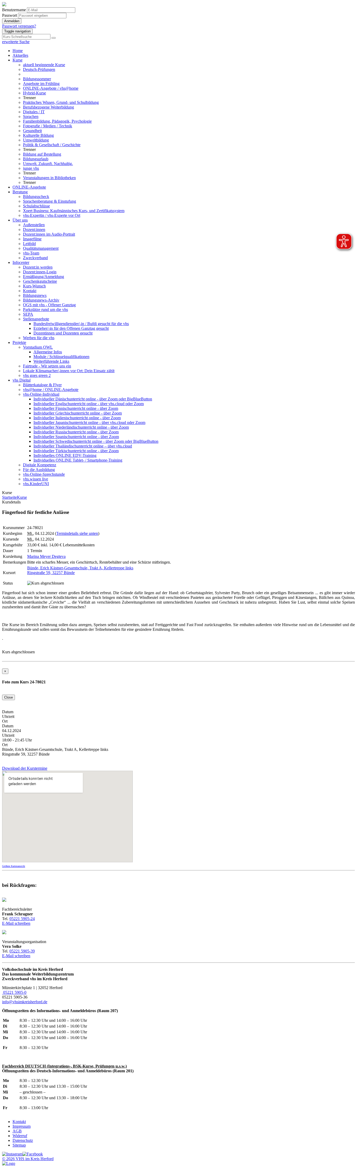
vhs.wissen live (35, 479)
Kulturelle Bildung (38, 135)
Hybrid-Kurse (34, 93)
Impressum (22, 1126)
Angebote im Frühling (41, 83)
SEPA (28, 314)
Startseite (9, 497)
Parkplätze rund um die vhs (45, 309)
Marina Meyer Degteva (46, 556)
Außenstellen (34, 225)
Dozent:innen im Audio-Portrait (49, 234)
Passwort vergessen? (19, 26)
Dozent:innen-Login (39, 272)
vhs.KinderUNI (36, 483)
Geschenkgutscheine (40, 281)
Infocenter (21, 262)
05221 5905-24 (22, 918)
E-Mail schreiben (16, 923)
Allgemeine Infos (47, 352)
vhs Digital (22, 380)
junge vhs (31, 168)
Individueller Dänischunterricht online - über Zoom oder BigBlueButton (92, 399)
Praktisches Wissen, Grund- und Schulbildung (61, 102)
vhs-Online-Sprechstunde (44, 474)
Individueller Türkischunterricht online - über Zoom (76, 451)
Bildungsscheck (36, 196)
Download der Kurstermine (24, 768)
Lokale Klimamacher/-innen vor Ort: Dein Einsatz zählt (68, 370)
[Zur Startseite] (4, 5)
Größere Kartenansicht (13, 866)
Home (18, 50)
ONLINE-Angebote (29, 187)
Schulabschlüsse (36, 206)
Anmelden (11, 21)
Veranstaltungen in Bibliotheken (49, 177)
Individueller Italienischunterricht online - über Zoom (77, 418)
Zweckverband (35, 258)
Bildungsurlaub (35, 159)
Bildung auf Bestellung (42, 154)
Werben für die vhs (38, 338)
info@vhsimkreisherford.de (24, 1002)
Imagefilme (32, 239)
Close (8, 697)
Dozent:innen (34, 229)
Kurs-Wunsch (34, 286)
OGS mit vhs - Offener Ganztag (49, 305)
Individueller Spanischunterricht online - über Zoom (76, 436)
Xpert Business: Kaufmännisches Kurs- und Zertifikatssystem (73, 210)
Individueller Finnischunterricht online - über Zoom (75, 408)
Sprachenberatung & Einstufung (49, 201)
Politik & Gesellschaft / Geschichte (51, 145)
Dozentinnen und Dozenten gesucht (63, 333)
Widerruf (20, 1135)
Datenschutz (23, 1140)
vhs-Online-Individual (41, 394)
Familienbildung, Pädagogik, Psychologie (57, 121)
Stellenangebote (36, 319)
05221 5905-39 (22, 951)
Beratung (20, 192)
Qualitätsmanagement (41, 248)
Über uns (20, 220)
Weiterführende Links (51, 361)
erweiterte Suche (16, 41)
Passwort (9, 15)
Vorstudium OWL (38, 347)
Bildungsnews (35, 295)
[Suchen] (53, 38)
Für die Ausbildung (39, 469)
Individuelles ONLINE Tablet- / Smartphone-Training (77, 460)
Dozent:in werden (38, 267)
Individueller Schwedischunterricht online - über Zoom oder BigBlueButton (95, 441)
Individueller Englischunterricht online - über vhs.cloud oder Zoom (88, 403)
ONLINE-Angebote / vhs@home (50, 88)
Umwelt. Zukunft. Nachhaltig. (48, 163)
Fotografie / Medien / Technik (47, 126)
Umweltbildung (36, 140)
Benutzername (14, 10)
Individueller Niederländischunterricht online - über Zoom (81, 427)
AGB (17, 1131)
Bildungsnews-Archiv (41, 300)
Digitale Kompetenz (39, 465)
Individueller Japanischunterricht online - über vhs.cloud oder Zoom (89, 422)
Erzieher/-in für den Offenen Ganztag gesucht (71, 328)
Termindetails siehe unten (77, 533)
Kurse (17, 60)
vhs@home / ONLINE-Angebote (50, 389)
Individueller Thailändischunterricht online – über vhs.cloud (82, 446)
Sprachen (30, 116)
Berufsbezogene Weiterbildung (48, 107)
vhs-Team (31, 253)
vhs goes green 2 (37, 375)
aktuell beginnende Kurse (44, 65)
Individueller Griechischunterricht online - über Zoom (77, 413)
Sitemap (19, 1145)
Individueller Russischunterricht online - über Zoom (76, 432)
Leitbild (29, 243)
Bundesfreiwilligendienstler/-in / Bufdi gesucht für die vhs (81, 323)
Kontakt (29, 290)
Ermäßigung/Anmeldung (43, 276)
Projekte (19, 342)
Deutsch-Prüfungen (39, 69)
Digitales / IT (34, 112)
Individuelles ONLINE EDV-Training (64, 455)
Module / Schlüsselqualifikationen (61, 356)
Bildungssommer (37, 79)
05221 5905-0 (14, 992)
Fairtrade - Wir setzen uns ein (47, 366)
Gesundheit (32, 130)
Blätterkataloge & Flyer (42, 385)
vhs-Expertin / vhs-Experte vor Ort (51, 215)
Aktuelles (20, 55)
